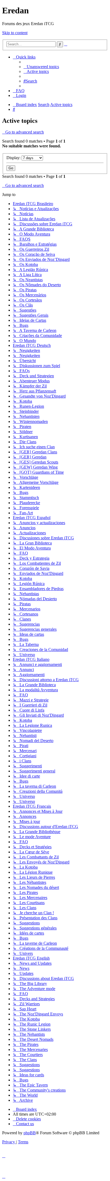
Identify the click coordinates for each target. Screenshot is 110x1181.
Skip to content (15, 32)
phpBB (29, 1133)
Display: (14, 157)
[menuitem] (41, 66)
